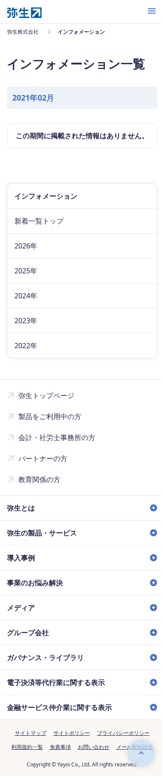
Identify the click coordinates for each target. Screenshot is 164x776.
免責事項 (56, 757)
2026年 (25, 246)
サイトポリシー (68, 743)
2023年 (25, 320)
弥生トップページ (46, 395)
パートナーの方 (42, 458)
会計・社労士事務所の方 (56, 437)
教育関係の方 (39, 479)
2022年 (25, 345)
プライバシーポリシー (120, 743)
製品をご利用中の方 (49, 416)
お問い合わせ (90, 757)
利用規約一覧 (23, 757)
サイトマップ (27, 743)
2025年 (25, 271)
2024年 (25, 296)
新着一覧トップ (38, 221)
